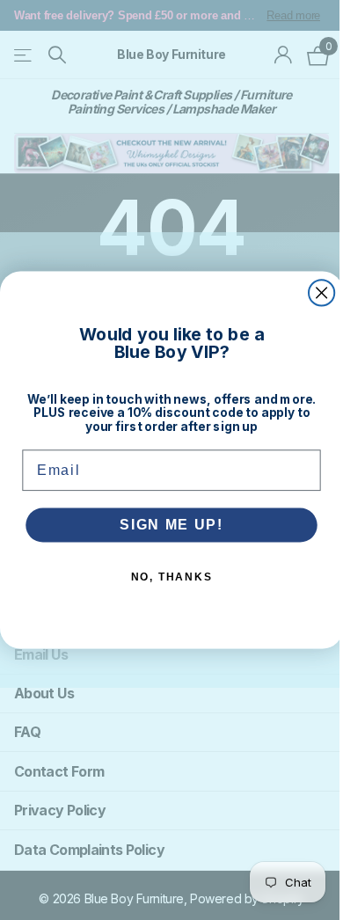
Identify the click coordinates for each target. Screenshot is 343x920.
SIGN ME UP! (171, 524)
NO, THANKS (172, 577)
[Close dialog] (321, 292)
